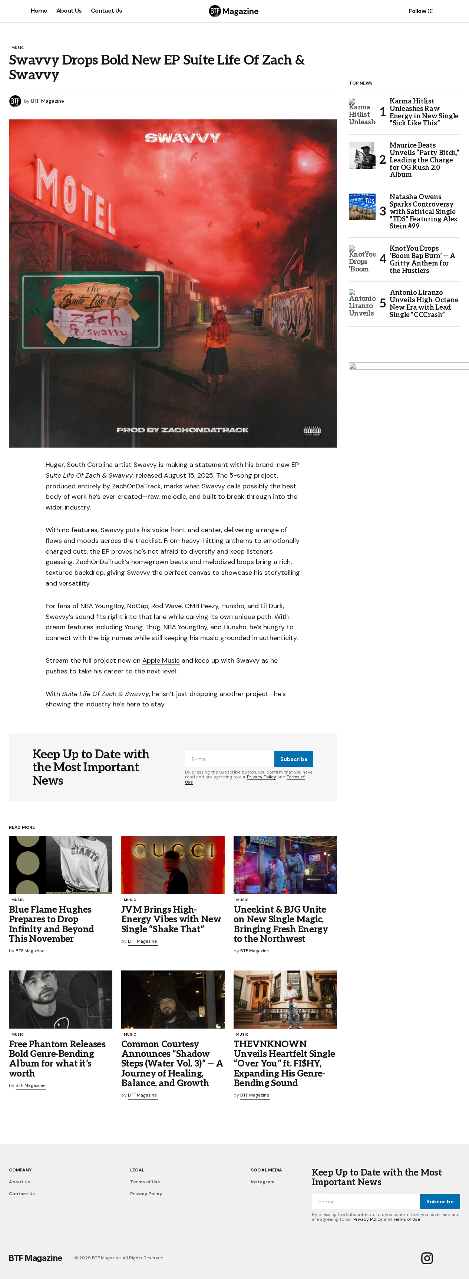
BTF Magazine (35, 1258)
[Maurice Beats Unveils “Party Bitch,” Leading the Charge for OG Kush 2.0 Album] (362, 155)
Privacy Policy (261, 777)
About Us (19, 1182)
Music (17, 48)
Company (20, 1170)
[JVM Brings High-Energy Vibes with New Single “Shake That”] (173, 865)
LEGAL (137, 1170)
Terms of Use (145, 1182)
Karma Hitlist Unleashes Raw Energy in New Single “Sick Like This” (424, 112)
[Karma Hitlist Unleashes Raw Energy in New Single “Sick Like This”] (362, 111)
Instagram (262, 1182)
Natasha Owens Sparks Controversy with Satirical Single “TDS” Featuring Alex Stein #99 (424, 212)
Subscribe (294, 759)
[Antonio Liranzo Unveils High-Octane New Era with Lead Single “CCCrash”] (362, 302)
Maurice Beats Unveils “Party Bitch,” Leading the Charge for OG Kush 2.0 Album (424, 160)
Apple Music (161, 660)
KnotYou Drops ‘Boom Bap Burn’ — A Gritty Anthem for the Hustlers (422, 259)
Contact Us (22, 1194)
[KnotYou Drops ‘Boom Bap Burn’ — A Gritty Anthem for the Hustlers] (362, 258)
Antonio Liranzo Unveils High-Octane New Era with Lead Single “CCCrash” (424, 304)
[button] (12, 11)
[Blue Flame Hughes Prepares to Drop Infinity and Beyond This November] (60, 865)
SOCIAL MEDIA (266, 1170)
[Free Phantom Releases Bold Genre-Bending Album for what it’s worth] (60, 999)
